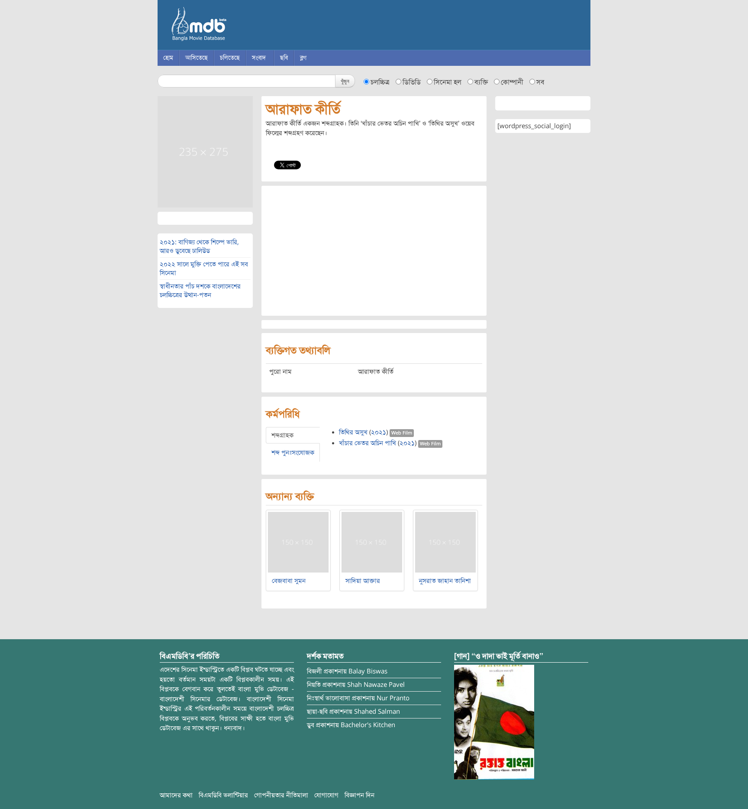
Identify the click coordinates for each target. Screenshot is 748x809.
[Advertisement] (374, 250)
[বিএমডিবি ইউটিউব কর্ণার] (494, 722)
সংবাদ (259, 57)
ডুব (310, 725)
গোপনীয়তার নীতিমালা (281, 795)
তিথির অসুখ (353, 432)
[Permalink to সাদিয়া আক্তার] (372, 542)
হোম (168, 57)
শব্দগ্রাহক (282, 435)
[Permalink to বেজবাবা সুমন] (298, 542)
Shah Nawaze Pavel (376, 685)
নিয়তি (314, 685)
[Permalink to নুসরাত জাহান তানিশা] (445, 542)
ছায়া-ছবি (317, 711)
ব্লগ (303, 57)
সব (540, 82)
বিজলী (314, 671)
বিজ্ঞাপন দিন (359, 795)
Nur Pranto (393, 698)
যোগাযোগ (326, 795)
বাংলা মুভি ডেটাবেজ (235, 25)
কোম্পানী (512, 82)
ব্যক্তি (481, 82)
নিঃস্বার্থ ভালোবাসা (328, 698)
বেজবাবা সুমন (289, 581)
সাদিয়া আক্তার (362, 581)
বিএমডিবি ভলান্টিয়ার (223, 795)
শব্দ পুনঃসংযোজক (292, 452)
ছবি (284, 57)
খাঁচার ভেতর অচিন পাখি (367, 443)
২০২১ (378, 432)
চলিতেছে (230, 57)
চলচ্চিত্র (380, 82)
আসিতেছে (196, 57)
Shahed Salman (377, 711)
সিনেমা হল (447, 82)
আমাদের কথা (176, 795)
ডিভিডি (412, 82)
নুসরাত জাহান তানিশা (445, 581)
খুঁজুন (345, 81)
